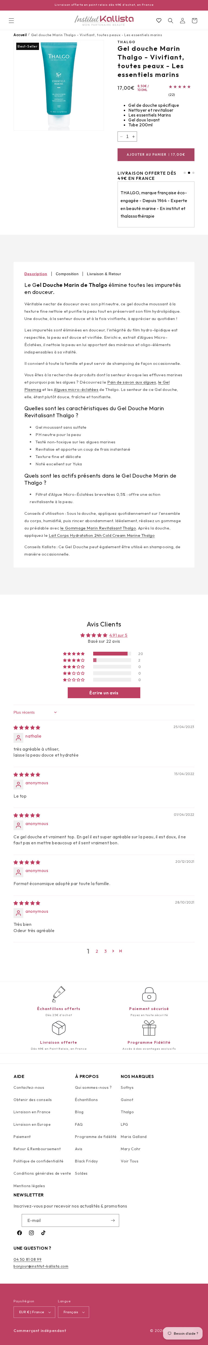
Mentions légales (29, 1185)
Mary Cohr (131, 1148)
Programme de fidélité (96, 1136)
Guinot (127, 1099)
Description (35, 274)
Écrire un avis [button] (103, 692)
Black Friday (86, 1161)
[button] (11, 21)
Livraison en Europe (32, 1124)
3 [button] (105, 951)
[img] (27, 727)
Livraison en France (32, 1111)
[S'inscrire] (113, 1220)
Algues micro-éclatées (76, 389)
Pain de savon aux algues (131, 382)
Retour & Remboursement (37, 1148)
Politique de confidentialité (39, 1161)
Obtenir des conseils (33, 1099)
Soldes (81, 1173)
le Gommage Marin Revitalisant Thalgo (98, 528)
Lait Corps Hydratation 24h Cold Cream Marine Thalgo (102, 535)
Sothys (127, 1087)
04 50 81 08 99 (27, 1259)
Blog (79, 1111)
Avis (78, 1148)
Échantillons (86, 1099)
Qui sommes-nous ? (93, 1087)
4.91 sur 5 (118, 635)
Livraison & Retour (104, 274)
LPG (124, 1124)
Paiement (22, 1136)
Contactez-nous (29, 1087)
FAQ (79, 1124)
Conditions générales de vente (42, 1173)
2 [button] (97, 951)
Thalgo (127, 1111)
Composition (67, 274)
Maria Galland (134, 1136)
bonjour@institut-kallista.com (41, 1266)
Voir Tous (129, 1161)
